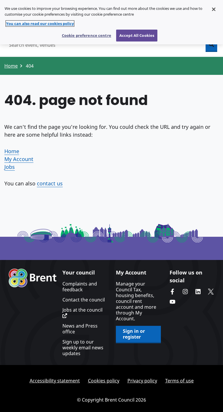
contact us (50, 183)
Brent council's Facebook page (172, 291)
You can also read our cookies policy (40, 23)
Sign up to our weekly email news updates (82, 347)
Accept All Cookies (136, 35)
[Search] (211, 45)
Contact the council (83, 300)
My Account (18, 159)
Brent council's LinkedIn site (198, 291)
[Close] (213, 9)
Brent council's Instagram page (185, 291)
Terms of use (179, 380)
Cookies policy (103, 380)
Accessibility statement (55, 380)
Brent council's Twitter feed (211, 291)
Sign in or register (134, 334)
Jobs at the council (82, 310)
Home (11, 66)
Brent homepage (33, 278)
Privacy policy (142, 380)
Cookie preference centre (86, 35)
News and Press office (80, 329)
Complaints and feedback (79, 286)
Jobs (9, 166)
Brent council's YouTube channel (172, 302)
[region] (111, 22)
